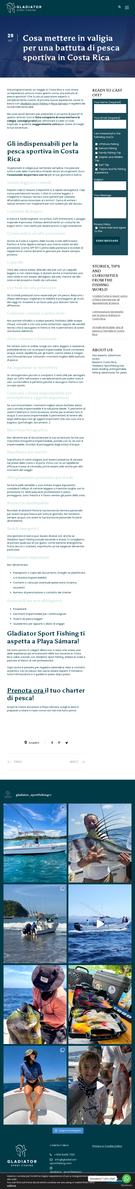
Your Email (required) (107, 118)
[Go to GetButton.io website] (126, 1185)
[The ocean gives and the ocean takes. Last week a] (99, 923)
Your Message (102, 195)
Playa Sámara (59, 103)
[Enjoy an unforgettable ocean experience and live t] (35, 1085)
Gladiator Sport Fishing (34, 103)
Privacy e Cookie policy (107, 1146)
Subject (98, 179)
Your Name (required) (107, 102)
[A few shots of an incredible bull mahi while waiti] (35, 1004)
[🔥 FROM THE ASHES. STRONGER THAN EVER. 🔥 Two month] (35, 843)
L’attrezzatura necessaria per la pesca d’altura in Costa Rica (107, 315)
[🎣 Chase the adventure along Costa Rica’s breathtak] (35, 923)
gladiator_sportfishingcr (66, 1172)
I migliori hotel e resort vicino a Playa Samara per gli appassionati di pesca (109, 299)
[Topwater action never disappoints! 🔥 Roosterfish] (99, 843)
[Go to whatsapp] (126, 1178)
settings (11, 1185)
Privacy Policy (102, 224)
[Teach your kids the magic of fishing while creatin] (99, 1085)
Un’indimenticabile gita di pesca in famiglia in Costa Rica (108, 331)
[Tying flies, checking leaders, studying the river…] (99, 1004)
